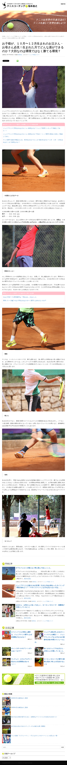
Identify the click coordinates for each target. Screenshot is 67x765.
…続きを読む (27, 579)
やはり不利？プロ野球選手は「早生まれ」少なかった (20, 297)
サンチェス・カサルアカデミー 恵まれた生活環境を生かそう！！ (22, 661)
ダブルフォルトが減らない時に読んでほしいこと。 (34, 568)
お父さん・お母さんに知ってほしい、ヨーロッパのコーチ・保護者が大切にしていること (40, 606)
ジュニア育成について (16, 36)
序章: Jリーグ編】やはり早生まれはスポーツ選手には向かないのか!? (24, 300)
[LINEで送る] (17, 61)
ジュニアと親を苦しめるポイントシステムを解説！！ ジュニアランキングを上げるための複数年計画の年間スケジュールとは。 (50, 637)
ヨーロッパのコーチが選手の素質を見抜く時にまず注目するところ (54, 661)
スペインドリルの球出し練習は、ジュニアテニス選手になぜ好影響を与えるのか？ (21, 634)
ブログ (8, 36)
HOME (3, 36)
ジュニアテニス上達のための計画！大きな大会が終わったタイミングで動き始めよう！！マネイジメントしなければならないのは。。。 (40, 586)
